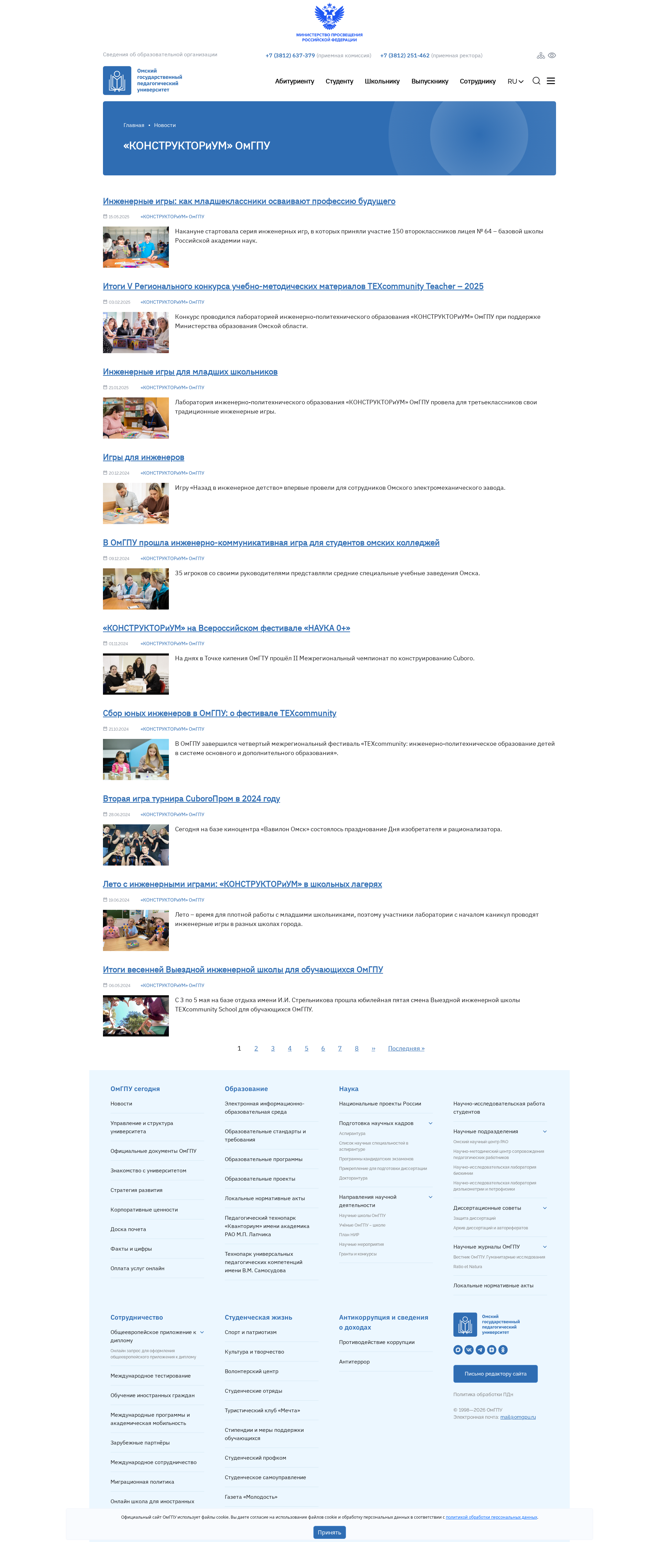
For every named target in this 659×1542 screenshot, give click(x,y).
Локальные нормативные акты (265, 1198)
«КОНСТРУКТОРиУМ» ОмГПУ (172, 216)
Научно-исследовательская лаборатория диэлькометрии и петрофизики (494, 1186)
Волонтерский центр (251, 1371)
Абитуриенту (294, 81)
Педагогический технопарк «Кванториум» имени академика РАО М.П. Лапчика (267, 1226)
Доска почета (128, 1229)
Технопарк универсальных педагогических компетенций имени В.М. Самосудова (263, 1262)
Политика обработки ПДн (483, 1394)
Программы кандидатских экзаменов (376, 1159)
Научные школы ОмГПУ (362, 1215)
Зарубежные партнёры (140, 1442)
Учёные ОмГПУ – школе (362, 1225)
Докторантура (353, 1178)
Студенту (339, 81)
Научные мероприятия (361, 1244)
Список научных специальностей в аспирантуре (373, 1146)
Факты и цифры (131, 1248)
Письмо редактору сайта (496, 1374)
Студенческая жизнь (258, 1317)
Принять (330, 1532)
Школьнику (382, 81)
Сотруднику (478, 81)
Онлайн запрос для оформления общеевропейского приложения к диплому (153, 1353)
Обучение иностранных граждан (153, 1395)
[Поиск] (536, 81)
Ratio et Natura (467, 1266)
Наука (349, 1088)
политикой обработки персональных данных (491, 1517)
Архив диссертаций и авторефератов (490, 1228)
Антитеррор (354, 1361)
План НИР (349, 1234)
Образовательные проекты (260, 1178)
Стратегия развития (137, 1189)
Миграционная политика (142, 1481)
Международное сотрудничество (154, 1462)
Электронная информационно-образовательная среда (264, 1107)
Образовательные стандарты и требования (265, 1135)
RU (512, 81)
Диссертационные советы (487, 1207)
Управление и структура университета (142, 1127)
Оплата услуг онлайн (137, 1268)
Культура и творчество (254, 1351)
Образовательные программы (264, 1159)
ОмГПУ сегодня (135, 1088)
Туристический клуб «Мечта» (262, 1410)
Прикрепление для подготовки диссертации (383, 1168)
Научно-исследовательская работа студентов (499, 1107)
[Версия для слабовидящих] (552, 55)
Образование (246, 1088)
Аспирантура (352, 1133)
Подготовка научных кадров (376, 1123)
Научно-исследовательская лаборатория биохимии (494, 1170)
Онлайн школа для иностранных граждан (152, 1505)
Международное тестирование (151, 1375)
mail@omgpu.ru (518, 1417)
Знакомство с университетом (148, 1170)
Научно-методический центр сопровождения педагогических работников (498, 1154)
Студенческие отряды (253, 1390)
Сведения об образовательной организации (160, 54)
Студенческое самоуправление (265, 1477)
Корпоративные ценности (144, 1209)
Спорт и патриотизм (251, 1332)
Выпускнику (430, 81)
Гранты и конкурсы (358, 1254)
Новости (121, 1103)
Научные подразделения (485, 1131)
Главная (134, 124)
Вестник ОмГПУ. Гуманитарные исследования (499, 1257)
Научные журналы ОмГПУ (486, 1246)
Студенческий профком (255, 1457)
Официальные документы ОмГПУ (154, 1150)
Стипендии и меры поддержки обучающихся (264, 1433)
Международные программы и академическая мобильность (150, 1418)
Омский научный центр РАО (480, 1141)
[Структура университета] (541, 55)
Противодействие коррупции (377, 1341)
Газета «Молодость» (251, 1496)
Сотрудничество (137, 1317)
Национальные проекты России (380, 1103)
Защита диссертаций (474, 1218)
